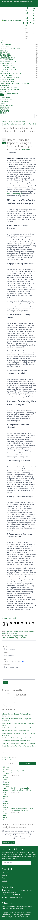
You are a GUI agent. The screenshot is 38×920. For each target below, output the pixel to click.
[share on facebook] (4, 623)
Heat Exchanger (6, 44)
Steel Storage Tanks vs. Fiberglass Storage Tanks (18, 738)
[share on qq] (7, 625)
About (2, 103)
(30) (37, 46)
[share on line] (26, 623)
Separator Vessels (7, 66)
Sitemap (4, 881)
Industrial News (6, 99)
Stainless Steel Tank (7, 68)
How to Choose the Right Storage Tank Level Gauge (19, 746)
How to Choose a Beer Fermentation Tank (16, 731)
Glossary (5, 875)
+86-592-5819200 (26, 17)
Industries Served (7, 80)
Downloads (4, 101)
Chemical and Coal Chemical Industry (14, 83)
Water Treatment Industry (10, 93)
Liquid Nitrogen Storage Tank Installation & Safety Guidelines (21, 789)
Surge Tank (4, 72)
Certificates (4, 107)
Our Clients (4, 111)
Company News (5, 97)
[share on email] (33, 623)
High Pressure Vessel (8, 70)
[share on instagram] (11, 623)
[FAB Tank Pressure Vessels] (11, 23)
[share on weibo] (4, 625)
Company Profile (6, 105)
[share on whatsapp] (29, 623)
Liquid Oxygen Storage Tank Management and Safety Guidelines (14, 637)
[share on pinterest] (15, 623)
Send (5, 682)
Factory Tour (5, 109)
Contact (3, 113)
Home (2, 40)
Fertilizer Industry (7, 82)
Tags (3, 878)
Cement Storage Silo (8, 62)
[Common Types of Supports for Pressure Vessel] (6, 773)
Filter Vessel (4, 46)
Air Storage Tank (6, 56)
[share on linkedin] (18, 623)
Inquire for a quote (8, 843)
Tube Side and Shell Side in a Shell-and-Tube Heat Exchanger (22, 809)
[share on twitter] (7, 623)
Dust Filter (4, 50)
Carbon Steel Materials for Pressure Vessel (16, 741)
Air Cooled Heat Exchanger (10, 74)
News (2, 95)
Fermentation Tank (7, 64)
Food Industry (5, 91)
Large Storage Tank (7, 60)
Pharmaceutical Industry (10, 89)
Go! (34, 862)
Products (4, 42)
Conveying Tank (6, 76)
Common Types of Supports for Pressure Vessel (21, 772)
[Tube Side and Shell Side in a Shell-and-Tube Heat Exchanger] (6, 810)
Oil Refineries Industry (8, 87)
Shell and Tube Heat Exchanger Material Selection (18, 728)
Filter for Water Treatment (10, 48)
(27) (37, 54)
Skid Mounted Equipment (9, 78)
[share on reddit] (22, 623)
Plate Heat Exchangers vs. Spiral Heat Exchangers (18, 743)
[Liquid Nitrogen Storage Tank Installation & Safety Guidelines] (6, 790)
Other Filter (4, 52)
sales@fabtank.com (34, 15)
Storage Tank (5, 54)
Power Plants (5, 85)
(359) (14, 757)
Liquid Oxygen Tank (7, 58)
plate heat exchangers (14, 194)
